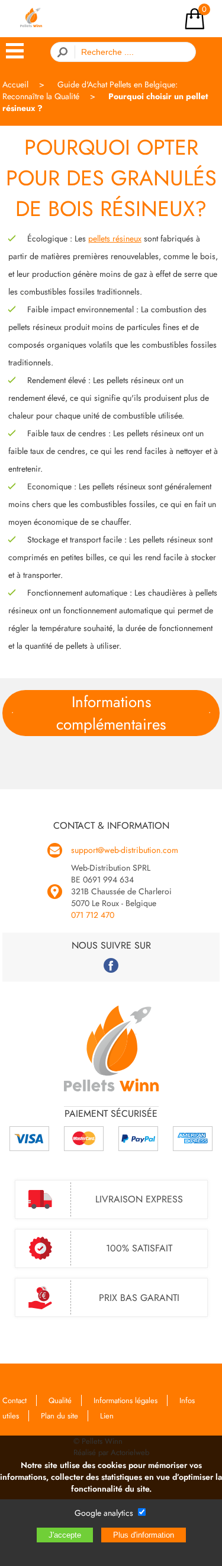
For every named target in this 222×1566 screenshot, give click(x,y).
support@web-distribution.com (124, 850)
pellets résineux (114, 238)
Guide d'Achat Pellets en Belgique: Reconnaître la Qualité (90, 90)
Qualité (60, 1400)
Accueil (15, 84)
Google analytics (104, 1513)
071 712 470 (92, 915)
